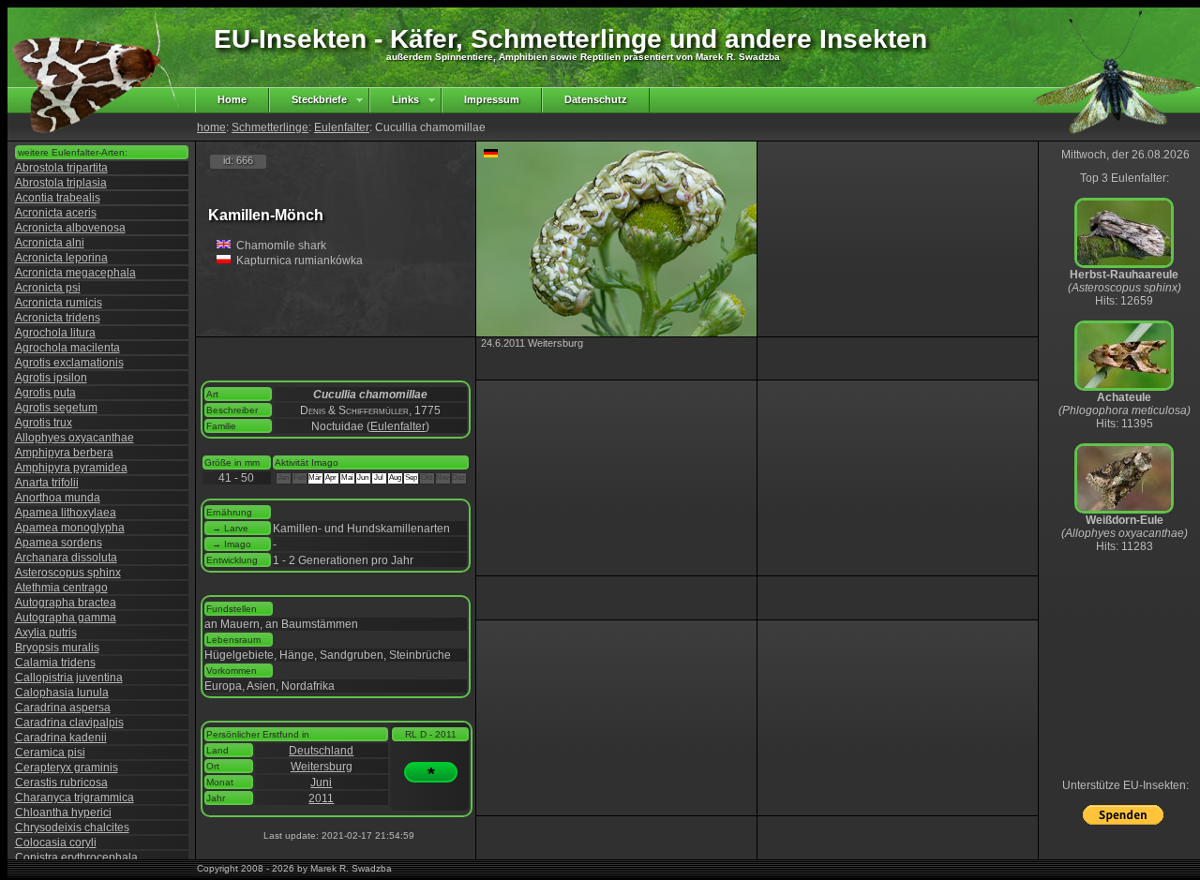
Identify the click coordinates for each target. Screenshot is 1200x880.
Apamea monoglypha (70, 527)
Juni (321, 782)
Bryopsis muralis (57, 647)
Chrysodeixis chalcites (72, 827)
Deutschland (321, 750)
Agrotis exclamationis (69, 362)
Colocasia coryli (56, 842)
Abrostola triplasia (61, 182)
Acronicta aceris (56, 212)
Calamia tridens (55, 662)
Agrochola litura (55, 332)
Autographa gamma (65, 617)
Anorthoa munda (57, 497)
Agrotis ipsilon (51, 377)
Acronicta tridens (57, 317)
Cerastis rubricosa (61, 782)
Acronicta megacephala (75, 272)
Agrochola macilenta (67, 347)
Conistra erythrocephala (76, 857)
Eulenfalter (341, 127)
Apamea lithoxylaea (65, 512)
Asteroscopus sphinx (68, 572)
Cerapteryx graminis (66, 767)
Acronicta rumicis (58, 302)
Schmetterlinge (270, 127)
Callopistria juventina (69, 677)
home (211, 127)
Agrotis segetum (56, 407)
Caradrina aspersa (63, 707)
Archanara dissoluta (66, 557)
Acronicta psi (48, 287)
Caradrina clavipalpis (69, 722)
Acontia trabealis (57, 197)
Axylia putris (46, 632)
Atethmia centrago (61, 587)
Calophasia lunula (62, 692)
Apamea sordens (58, 542)
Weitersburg (321, 766)
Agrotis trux (43, 422)
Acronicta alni (49, 242)
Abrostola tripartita (61, 167)
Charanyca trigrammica (74, 797)
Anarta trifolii (47, 482)
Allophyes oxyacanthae (74, 437)
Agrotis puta (45, 392)
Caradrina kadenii (61, 737)
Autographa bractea (65, 602)
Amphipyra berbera (64, 452)
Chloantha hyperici (63, 812)
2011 (321, 798)
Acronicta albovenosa (70, 227)
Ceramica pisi (50, 752)
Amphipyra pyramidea (71, 467)
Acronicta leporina (61, 257)
